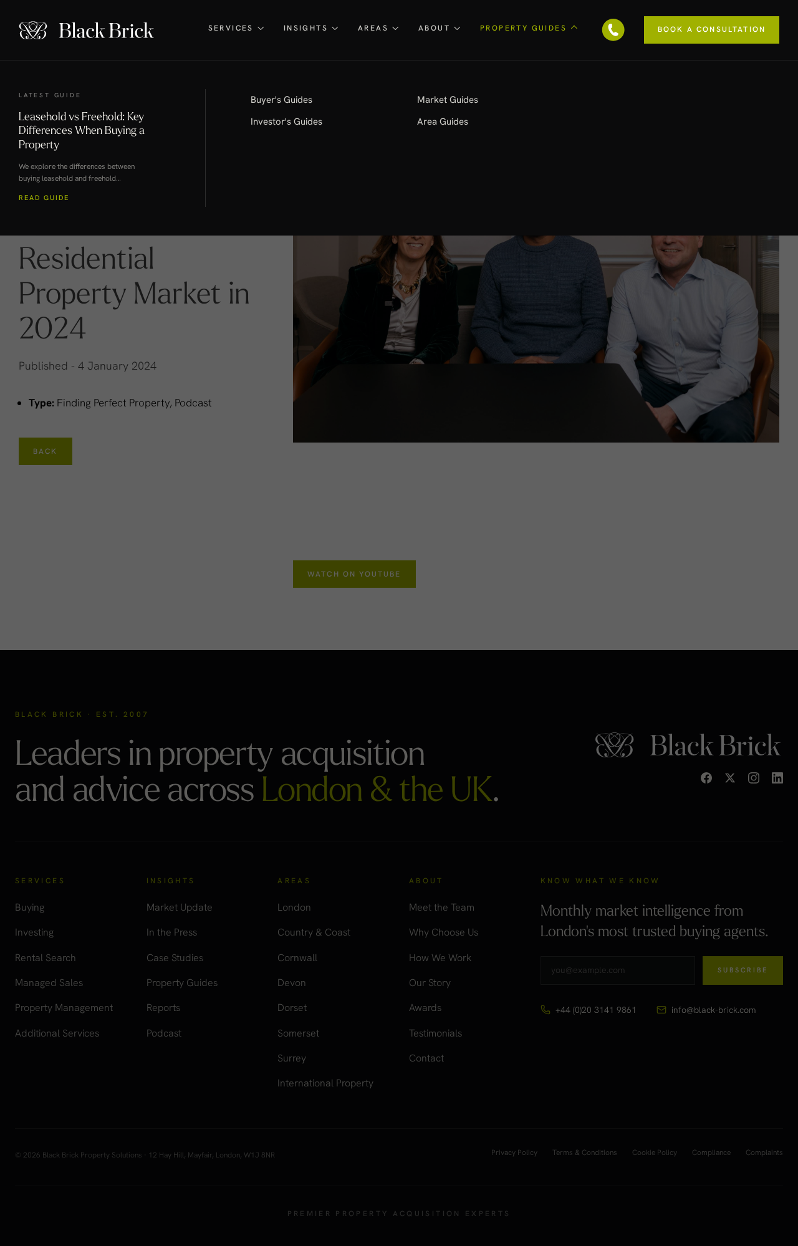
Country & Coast (313, 932)
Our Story (430, 982)
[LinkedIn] (777, 778)
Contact (426, 1058)
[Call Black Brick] (613, 30)
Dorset (292, 1007)
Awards (425, 1007)
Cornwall (297, 957)
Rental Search (45, 957)
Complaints (764, 1153)
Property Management (64, 1007)
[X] (730, 778)
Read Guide (44, 198)
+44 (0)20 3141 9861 (596, 1010)
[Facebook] (706, 778)
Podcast (164, 1033)
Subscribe (743, 970)
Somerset (298, 1033)
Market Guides (447, 99)
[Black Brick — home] (87, 30)
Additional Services (57, 1033)
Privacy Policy (514, 1153)
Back (45, 451)
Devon (291, 982)
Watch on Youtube (354, 574)
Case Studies (175, 957)
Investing (34, 932)
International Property (325, 1083)
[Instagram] (753, 778)
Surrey (291, 1058)
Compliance (711, 1153)
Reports (163, 1007)
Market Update (180, 907)
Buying (29, 907)
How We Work (440, 957)
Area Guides (442, 121)
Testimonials (435, 1033)
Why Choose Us (443, 932)
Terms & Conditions (584, 1153)
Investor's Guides (286, 121)
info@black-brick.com (713, 1010)
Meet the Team (441, 907)
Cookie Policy (654, 1153)
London (294, 907)
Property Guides (182, 982)
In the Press (172, 932)
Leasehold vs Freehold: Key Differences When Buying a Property (82, 130)
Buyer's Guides (281, 99)
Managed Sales (49, 982)
